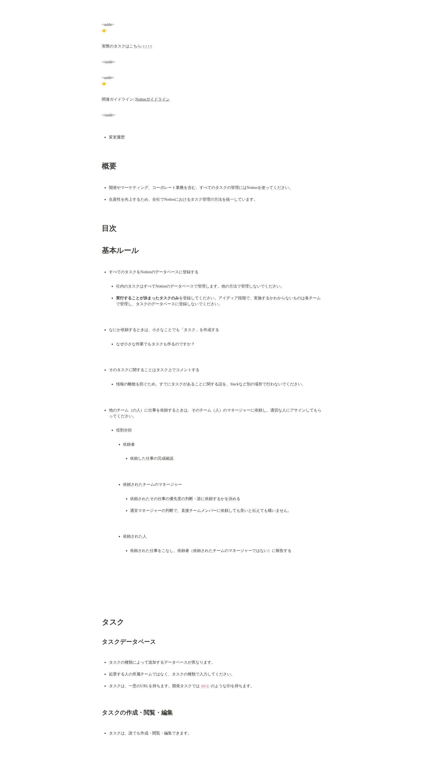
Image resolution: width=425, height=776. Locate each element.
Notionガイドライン (152, 99)
